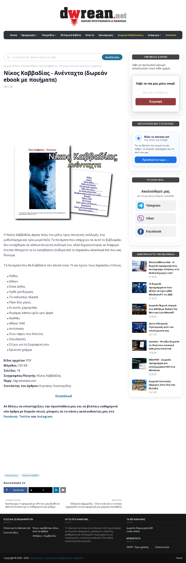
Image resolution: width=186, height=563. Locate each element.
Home (179, 558)
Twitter (25, 416)
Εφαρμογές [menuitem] (28, 35)
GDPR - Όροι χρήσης (137, 547)
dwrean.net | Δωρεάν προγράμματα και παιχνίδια (57, 558)
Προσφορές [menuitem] (106, 35)
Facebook (10, 416)
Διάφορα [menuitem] (153, 35)
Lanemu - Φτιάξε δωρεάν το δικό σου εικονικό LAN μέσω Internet (164, 345)
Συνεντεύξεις (11, 532)
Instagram (44, 416)
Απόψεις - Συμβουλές (44, 535)
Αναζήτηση (112, 57)
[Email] (63, 490)
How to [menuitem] (89, 35)
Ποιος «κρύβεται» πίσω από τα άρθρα (45, 529)
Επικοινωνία (162, 547)
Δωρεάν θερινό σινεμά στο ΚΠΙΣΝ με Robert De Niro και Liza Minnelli (163, 309)
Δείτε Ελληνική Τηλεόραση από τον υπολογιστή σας (161, 327)
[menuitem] (130, 35)
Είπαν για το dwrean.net (17, 528)
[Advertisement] (64, 119)
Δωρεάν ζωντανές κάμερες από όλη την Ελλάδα (162, 385)
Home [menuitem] (13, 35)
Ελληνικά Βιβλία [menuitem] (71, 35)
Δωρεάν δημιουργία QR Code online (139, 529)
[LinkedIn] (56, 490)
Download (63, 396)
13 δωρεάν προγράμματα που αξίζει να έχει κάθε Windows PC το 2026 (160, 289)
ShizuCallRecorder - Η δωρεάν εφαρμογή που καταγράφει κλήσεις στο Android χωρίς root (164, 268)
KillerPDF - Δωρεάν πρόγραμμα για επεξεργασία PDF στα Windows (162, 365)
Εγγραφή (155, 101)
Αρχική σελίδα (11, 66)
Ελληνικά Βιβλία (29, 66)
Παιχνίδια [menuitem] (48, 35)
